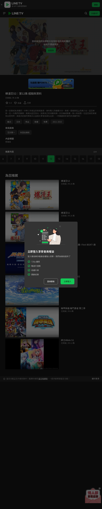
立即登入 (67, 281)
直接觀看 (51, 281)
